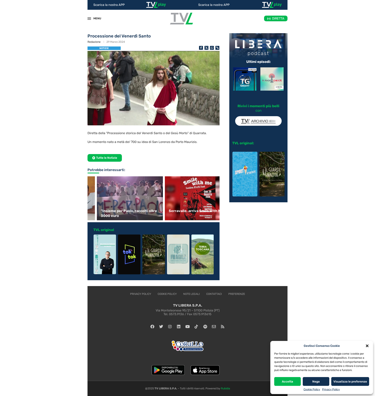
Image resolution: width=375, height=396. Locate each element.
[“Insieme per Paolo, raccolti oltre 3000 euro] (120, 198)
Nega (316, 381)
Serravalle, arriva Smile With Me (185, 211)
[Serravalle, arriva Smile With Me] (187, 198)
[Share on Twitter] (206, 48)
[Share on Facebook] (201, 48)
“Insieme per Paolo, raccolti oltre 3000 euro (118, 213)
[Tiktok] (196, 327)
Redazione (94, 42)
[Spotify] (205, 327)
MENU (95, 18)
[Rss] (223, 327)
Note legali (191, 294)
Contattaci (214, 294)
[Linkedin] (179, 327)
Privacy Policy (331, 389)
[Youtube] (187, 327)
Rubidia (225, 388)
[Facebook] (152, 327)
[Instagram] (170, 327)
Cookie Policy (312, 389)
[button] (367, 346)
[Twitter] (161, 327)
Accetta (287, 381)
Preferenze (236, 294)
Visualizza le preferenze (350, 381)
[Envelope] (214, 327)
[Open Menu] (89, 18)
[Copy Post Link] (217, 48)
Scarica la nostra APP (109, 5)
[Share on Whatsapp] (212, 48)
